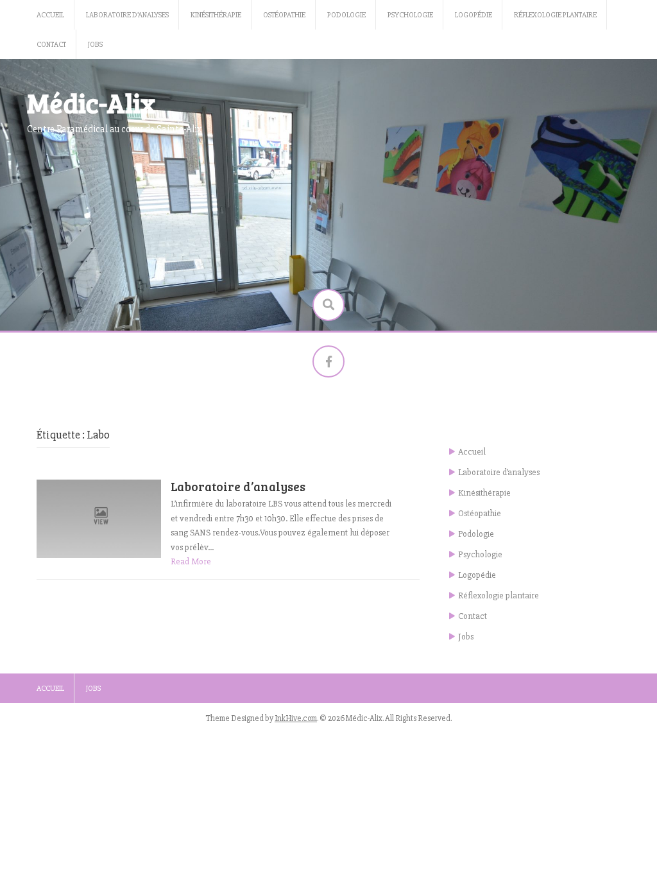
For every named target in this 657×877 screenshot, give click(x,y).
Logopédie (473, 15)
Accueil (50, 15)
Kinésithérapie (216, 15)
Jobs (95, 44)
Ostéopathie (284, 15)
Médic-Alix (91, 102)
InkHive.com (296, 718)
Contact (51, 44)
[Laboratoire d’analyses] (99, 518)
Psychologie (410, 15)
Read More (191, 561)
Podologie (346, 15)
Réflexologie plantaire (555, 15)
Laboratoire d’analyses (127, 15)
